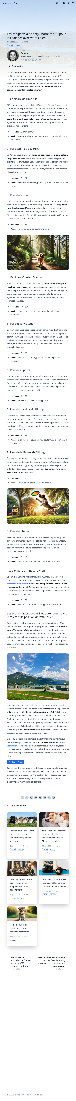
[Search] (64, 3)
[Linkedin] (33, 59)
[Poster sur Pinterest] (36, 797)
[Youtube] (40, 59)
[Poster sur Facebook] (40, 797)
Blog (16, 3)
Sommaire (17, 66)
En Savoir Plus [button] (15, 762)
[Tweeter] (27, 797)
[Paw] (22, 59)
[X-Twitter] (36, 59)
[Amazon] (26, 59)
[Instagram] (29, 59)
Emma (24, 53)
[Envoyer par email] (44, 797)
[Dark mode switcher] (68, 3)
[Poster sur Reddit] (31, 797)
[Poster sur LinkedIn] (22, 797)
